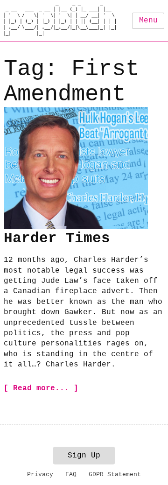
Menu (148, 20)
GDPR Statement (115, 474)
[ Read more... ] (41, 388)
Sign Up (84, 455)
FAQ (71, 474)
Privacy (40, 474)
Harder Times (57, 238)
